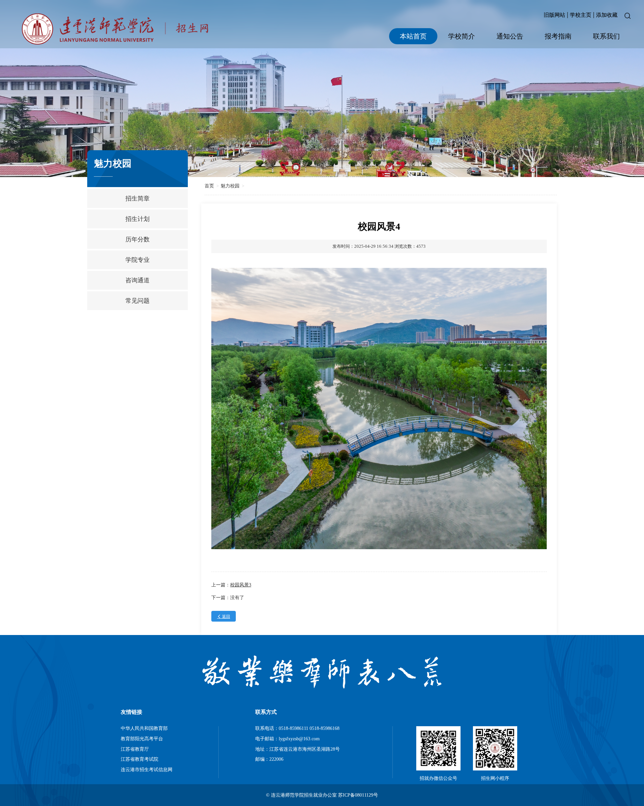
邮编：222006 (269, 759)
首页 (209, 185)
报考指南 (558, 36)
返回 (223, 616)
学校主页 (580, 15)
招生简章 (137, 198)
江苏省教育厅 (135, 749)
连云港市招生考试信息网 (146, 769)
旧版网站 (554, 15)
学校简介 (461, 36)
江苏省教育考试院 (139, 759)
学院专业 (137, 259)
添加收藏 (607, 15)
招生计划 (137, 219)
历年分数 (137, 239)
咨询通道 (137, 280)
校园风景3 (240, 584)
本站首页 (413, 36)
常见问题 (137, 300)
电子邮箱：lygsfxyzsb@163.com (287, 738)
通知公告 (509, 36)
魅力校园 (230, 185)
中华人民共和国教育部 (144, 728)
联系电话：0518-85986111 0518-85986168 (297, 728)
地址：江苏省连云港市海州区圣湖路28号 (297, 749)
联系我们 (606, 36)
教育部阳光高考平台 (142, 738)
